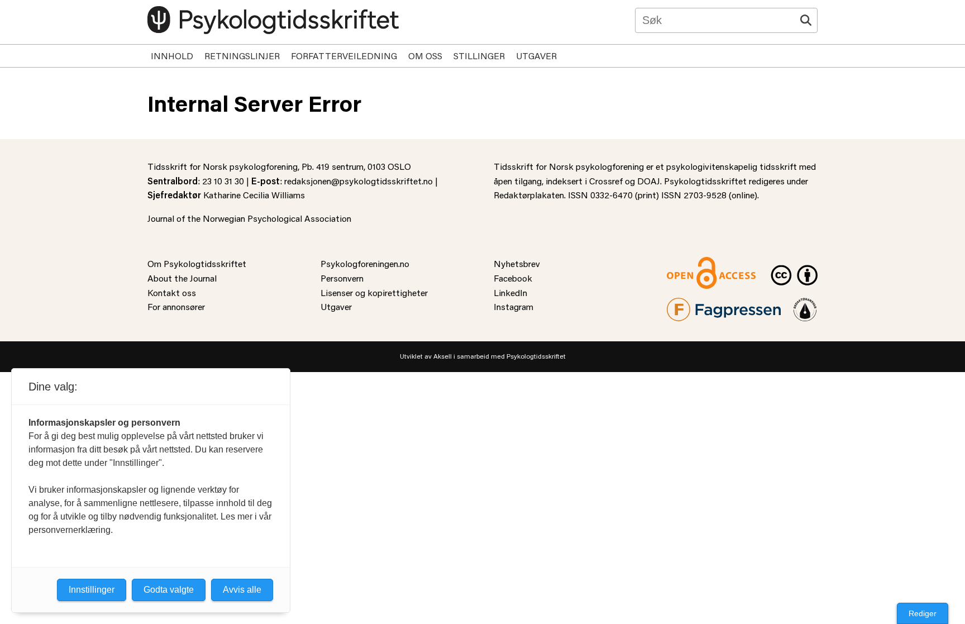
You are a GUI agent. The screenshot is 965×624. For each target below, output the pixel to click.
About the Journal (182, 278)
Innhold (172, 55)
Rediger (923, 613)
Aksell (442, 356)
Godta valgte (169, 589)
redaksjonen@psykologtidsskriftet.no (358, 181)
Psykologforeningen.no (365, 263)
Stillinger (479, 55)
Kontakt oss (171, 292)
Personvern (342, 278)
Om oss (425, 55)
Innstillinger (91, 589)
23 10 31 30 (223, 181)
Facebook (513, 278)
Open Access (692, 263)
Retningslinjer (242, 55)
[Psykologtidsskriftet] (273, 20)
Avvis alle (242, 589)
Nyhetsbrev (517, 263)
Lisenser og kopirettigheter (374, 292)
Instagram (513, 306)
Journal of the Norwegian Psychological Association (249, 218)
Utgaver (536, 55)
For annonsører (176, 306)
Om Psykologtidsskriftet (196, 263)
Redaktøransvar (805, 305)
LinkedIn (510, 292)
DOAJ (648, 181)
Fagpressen (689, 305)
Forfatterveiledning (344, 55)
